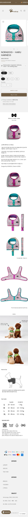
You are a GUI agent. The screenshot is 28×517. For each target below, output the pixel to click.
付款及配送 (5, 484)
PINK (10, 73)
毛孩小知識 (5, 472)
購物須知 (5, 481)
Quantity (3, 82)
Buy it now (14, 95)
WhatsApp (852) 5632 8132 (10, 497)
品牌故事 (5, 465)
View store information (9, 104)
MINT (4, 73)
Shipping (3, 60)
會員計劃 (5, 468)
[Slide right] (17, 49)
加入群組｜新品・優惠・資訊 (10, 500)
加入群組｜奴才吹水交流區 (9, 504)
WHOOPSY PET (16, 513)
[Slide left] (10, 49)
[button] (3, 10)
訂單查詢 (5, 488)
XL (17, 79)
